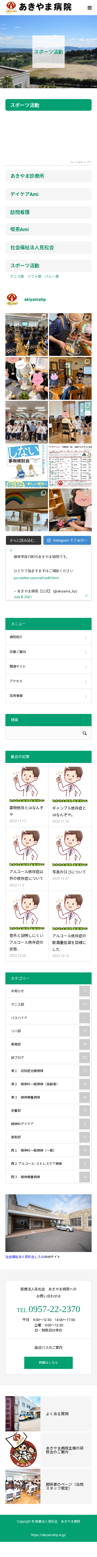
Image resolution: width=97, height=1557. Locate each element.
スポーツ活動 (24, 265)
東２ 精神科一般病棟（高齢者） (48, 1084)
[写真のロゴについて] (70, 848)
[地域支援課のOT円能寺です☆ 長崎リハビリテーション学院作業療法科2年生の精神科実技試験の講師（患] (26, 422)
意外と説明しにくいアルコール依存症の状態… (26, 942)
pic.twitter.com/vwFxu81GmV (36, 578)
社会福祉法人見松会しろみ (24, 1257)
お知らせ (48, 991)
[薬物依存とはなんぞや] (26, 784)
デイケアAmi (24, 194)
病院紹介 (16, 637)
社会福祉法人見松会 (32, 247)
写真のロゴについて (69, 872)
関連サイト (18, 666)
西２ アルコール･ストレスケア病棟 (48, 1164)
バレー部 (52, 276)
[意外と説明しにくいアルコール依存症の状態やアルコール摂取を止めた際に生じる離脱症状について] (26, 912)
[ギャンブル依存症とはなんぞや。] (70, 784)
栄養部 (48, 1111)
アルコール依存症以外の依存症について (26, 875)
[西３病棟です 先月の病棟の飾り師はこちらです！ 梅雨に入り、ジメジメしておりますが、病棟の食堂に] (26, 510)
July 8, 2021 (23, 597)
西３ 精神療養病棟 (48, 1177)
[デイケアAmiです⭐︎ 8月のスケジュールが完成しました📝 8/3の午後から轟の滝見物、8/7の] (70, 466)
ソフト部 (34, 276)
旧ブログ (49, 1058)
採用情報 (16, 696)
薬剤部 (48, 1137)
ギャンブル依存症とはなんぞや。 (69, 811)
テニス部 (17, 276)
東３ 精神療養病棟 (48, 1097)
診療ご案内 (18, 652)
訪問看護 (20, 212)
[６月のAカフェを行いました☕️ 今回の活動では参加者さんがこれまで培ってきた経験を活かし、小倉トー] (70, 510)
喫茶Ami (19, 229)
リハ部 (48, 1031)
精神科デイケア (48, 1124)
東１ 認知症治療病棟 (48, 1071)
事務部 (48, 1044)
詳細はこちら (48, 1363)
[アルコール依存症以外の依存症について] (26, 848)
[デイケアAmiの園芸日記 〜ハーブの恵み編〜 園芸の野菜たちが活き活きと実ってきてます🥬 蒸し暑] (26, 378)
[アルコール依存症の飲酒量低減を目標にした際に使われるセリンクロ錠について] (70, 912)
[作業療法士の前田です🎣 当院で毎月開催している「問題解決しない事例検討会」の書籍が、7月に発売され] (26, 466)
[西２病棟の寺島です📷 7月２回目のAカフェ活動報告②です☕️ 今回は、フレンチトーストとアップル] (70, 334)
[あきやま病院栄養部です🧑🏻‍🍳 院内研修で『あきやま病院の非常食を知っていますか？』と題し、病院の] (26, 334)
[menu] (89, 7)
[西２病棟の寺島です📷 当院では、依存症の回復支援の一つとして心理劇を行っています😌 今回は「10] (70, 422)
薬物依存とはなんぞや (26, 811)
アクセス (16, 681)
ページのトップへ (81, 162)
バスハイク (48, 1018)
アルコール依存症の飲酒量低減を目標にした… (69, 943)
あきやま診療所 (27, 176)
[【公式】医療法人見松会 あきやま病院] (38, 8)
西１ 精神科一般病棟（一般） (48, 1150)
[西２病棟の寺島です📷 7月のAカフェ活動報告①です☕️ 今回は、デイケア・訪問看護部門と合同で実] (70, 378)
